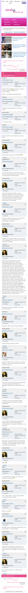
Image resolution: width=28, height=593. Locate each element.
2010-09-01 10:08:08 (7, 114)
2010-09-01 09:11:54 (7, 99)
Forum (3, 1)
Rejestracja (7, 24)
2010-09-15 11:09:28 (7, 226)
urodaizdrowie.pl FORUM (9, 60)
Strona (4, 157)
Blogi (7, 1)
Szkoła (17, 60)
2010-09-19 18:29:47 (7, 350)
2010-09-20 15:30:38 (7, 408)
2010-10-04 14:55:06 (7, 516)
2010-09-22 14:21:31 (7, 432)
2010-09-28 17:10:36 (7, 503)
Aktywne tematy (8, 32)
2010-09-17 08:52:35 (7, 300)
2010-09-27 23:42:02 (7, 483)
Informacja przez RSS (9, 73)
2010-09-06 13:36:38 (7, 207)
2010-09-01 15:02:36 (7, 127)
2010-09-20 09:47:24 (7, 370)
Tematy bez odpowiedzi (19, 32)
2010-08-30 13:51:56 (7, 80)
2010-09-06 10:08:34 (7, 180)
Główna (14, 19)
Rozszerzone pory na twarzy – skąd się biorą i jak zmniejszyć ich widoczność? (19, 46)
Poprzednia (10, 65)
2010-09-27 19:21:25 (7, 469)
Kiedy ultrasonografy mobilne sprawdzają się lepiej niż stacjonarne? (19, 39)
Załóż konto (17, 1)
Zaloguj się (23, 1)
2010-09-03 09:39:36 (7, 161)
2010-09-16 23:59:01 (7, 248)
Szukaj (15, 22)
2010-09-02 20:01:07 (7, 142)
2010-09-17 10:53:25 (7, 314)
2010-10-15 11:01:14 (7, 557)
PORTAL (6, 19)
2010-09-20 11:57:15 (7, 393)
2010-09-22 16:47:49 (7, 450)
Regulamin (7, 22)
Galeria (11, 1)
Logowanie (17, 24)
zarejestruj (17, 69)
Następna (15, 66)
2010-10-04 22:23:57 (7, 534)
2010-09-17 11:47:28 (7, 331)
